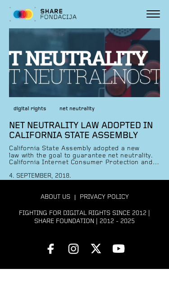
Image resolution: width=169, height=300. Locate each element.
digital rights (30, 109)
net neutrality (77, 109)
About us (55, 197)
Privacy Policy (104, 197)
